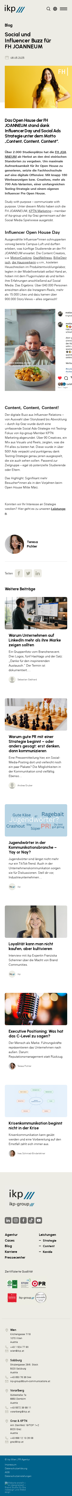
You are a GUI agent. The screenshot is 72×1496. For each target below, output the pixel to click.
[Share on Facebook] (19, 573)
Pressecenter (15, 1257)
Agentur (11, 1235)
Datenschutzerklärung (16, 1468)
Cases (10, 1240)
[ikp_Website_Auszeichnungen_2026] (26, 1290)
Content (49, 1246)
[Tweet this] (28, 573)
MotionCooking (20, 257)
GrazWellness (42, 257)
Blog (8, 1246)
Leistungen (47, 1235)
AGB (7, 1472)
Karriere (11, 1252)
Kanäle (47, 1252)
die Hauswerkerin (24, 262)
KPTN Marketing (40, 211)
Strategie (49, 1240)
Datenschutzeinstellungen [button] (18, 1476)
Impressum (11, 1465)
